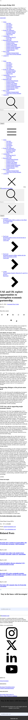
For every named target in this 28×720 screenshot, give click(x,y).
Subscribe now (14, 613)
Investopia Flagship (11, 31)
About (4, 22)
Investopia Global (10, 33)
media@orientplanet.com (10, 526)
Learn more (3, 17)
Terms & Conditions (12, 696)
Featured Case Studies (11, 44)
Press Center (6, 51)
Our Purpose (9, 27)
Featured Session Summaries (13, 47)
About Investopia (4, 680)
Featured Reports (10, 50)
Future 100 (9, 38)
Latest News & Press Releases (13, 54)
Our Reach (9, 26)
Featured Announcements (12, 53)
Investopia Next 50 (11, 37)
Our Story (8, 23)
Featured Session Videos (12, 48)
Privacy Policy (3, 696)
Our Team (8, 29)
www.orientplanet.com (10, 529)
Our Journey (9, 24)
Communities (6, 36)
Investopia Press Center (13, 304)
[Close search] (12, 117)
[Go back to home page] (4, 615)
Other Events (9, 34)
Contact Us (6, 55)
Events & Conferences (8, 30)
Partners (12, 688)
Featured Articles (10, 43)
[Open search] (12, 103)
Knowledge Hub (7, 40)
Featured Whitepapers (11, 45)
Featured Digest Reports (12, 41)
